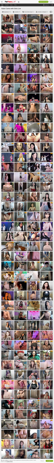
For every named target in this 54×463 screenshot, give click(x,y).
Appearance (6, 11)
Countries (17, 11)
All (51, 11)
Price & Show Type (28, 11)
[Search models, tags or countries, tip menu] (52, 5)
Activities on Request (42, 11)
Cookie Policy (9, 461)
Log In (51, 1)
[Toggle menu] (2, 2)
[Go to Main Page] (10, 2)
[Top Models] (18, 2)
